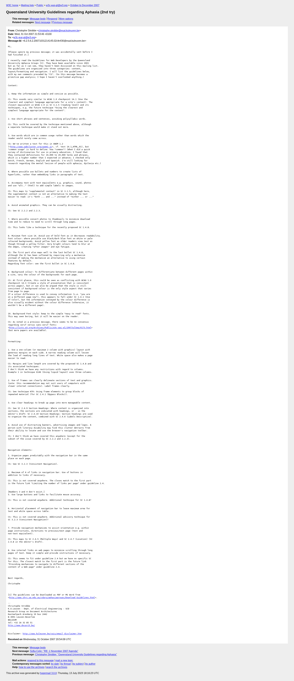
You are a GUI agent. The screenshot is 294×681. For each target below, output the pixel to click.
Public (39, 5)
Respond (52, 18)
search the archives (56, 667)
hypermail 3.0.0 (48, 673)
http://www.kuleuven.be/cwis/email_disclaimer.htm (52, 633)
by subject (78, 663)
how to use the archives (31, 667)
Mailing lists (27, 5)
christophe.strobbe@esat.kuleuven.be (58, 30)
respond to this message (40, 660)
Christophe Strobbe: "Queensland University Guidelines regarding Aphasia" (76, 654)
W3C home (12, 5)
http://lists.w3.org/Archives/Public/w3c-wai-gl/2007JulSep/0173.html (50, 327)
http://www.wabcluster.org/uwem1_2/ (31, 147)
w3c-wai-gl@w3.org (57, 5)
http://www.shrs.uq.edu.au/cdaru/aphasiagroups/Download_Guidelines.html (52, 597)
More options (66, 18)
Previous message (62, 22)
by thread (66, 663)
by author (90, 663)
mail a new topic (64, 660)
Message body (38, 18)
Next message (43, 22)
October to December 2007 (84, 5)
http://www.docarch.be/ (21, 625)
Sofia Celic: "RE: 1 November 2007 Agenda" (54, 651)
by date (55, 663)
